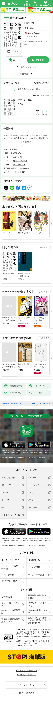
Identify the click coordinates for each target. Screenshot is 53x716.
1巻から (36, 95)
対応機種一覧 (34, 560)
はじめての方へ (12, 560)
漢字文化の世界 (25, 100)
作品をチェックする (28, 67)
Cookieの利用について (37, 611)
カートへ (17, 60)
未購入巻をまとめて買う (28, 89)
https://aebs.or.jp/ (25, 646)
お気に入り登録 (43, 83)
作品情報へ (25, 74)
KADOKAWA (16, 153)
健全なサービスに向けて (37, 604)
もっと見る (42, 247)
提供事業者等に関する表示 (37, 596)
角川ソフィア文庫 (20, 161)
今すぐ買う (40, 60)
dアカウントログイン (10, 582)
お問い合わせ (7, 574)
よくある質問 (34, 567)
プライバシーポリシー (10, 604)
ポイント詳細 (30, 36)
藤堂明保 (27, 23)
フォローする (32, 23)
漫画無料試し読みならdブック (12, 403)
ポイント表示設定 (36, 574)
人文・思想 (17, 157)
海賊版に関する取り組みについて (10, 620)
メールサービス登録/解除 (9, 567)
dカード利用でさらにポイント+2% (35, 41)
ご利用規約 (6, 597)
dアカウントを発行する (26, 670)
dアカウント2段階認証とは (10, 611)
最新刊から (45, 95)
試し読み (14, 51)
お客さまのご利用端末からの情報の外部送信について (37, 620)
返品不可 (26, 44)
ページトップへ (26, 685)
